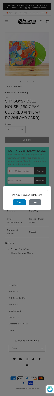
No (35, 202)
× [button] (47, 190)
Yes (19, 202)
